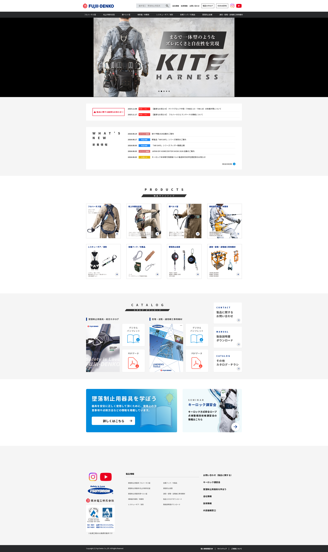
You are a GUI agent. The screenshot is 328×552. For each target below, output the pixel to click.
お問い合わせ (194, 6)
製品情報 (130, 473)
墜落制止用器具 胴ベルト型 (137, 494)
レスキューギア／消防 (164, 14)
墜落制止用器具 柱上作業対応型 (139, 488)
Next (231, 57)
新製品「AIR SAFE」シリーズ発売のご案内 (169, 139)
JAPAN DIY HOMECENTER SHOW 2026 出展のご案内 (173, 151)
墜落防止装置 (207, 14)
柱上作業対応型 (109, 14)
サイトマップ (222, 549)
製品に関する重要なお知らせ (109, 112)
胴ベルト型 (126, 14)
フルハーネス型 (90, 14)
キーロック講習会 (211, 482)
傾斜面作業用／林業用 (136, 499)
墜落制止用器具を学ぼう (214, 489)
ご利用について (236, 549)
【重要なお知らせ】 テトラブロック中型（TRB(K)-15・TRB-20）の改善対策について (186, 108)
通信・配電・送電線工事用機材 (231, 14)
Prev (97, 57)
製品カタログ (208, 5)
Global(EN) (222, 5)
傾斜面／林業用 (143, 14)
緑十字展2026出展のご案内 (163, 133)
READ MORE (227, 164)
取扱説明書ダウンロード (171, 504)
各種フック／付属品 (187, 14)
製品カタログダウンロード (172, 499)
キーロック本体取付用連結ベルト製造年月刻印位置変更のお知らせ (179, 157)
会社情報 (175, 6)
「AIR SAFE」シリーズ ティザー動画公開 (168, 145)
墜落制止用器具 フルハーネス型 (139, 483)
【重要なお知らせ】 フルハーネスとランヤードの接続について (177, 114)
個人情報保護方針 (207, 549)
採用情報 (184, 6)
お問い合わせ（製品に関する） (218, 475)
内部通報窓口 (209, 510)
